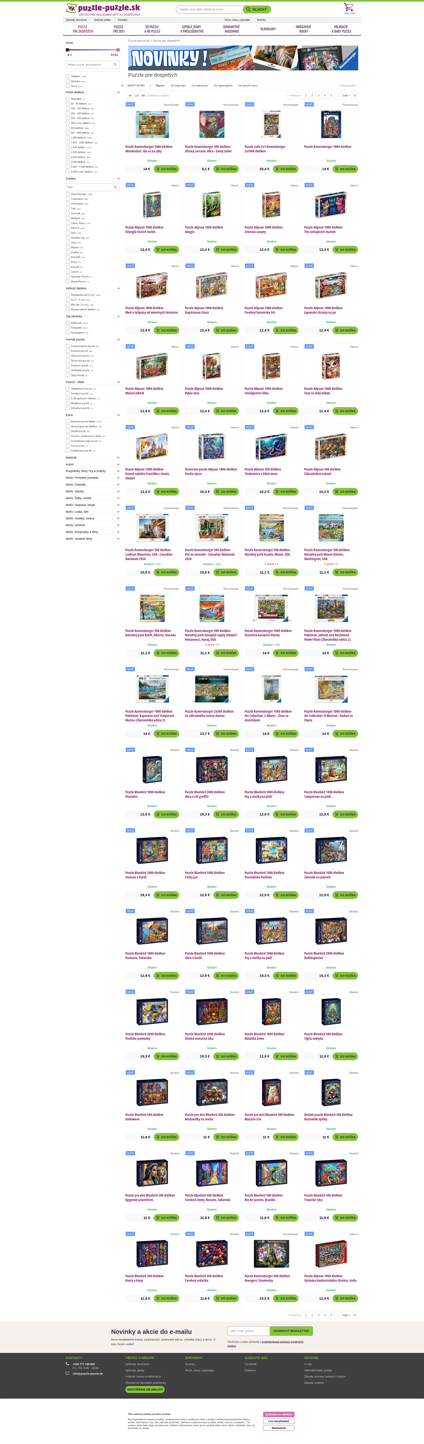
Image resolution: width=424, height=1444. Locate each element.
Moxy (76, 262)
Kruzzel (76, 266)
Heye (76, 242)
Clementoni (79, 203)
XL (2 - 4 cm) (80, 299)
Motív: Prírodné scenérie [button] (82, 477)
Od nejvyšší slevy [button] (248, 85)
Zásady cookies (314, 1382)
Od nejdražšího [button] (199, 85)
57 (355, 95)
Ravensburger (81, 194)
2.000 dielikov (81, 152)
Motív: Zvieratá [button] (75, 484)
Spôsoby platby (102, 20)
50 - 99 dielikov (81, 103)
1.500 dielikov (81, 147)
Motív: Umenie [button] (75, 525)
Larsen (76, 271)
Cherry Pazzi (80, 223)
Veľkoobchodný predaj (318, 1370)
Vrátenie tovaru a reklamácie (143, 1376)
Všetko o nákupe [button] (139, 1358)
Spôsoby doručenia (76, 20)
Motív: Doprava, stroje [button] (80, 505)
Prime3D (78, 257)
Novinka (78, 81)
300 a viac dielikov (83, 123)
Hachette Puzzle (81, 276)
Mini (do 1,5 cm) (82, 304)
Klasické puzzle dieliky (86, 421)
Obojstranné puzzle (83, 388)
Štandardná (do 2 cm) (86, 294)
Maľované (79, 322)
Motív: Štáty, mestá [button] (78, 498)
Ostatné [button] (311, 1358)
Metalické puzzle (81, 403)
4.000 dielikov (80, 161)
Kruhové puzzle (81, 350)
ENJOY (77, 228)
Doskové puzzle (82, 365)
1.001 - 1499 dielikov (84, 142)
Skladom (79, 76)
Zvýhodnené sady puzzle (86, 441)
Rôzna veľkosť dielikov (85, 309)
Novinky (261, 20)
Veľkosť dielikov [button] (76, 288)
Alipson (77, 247)
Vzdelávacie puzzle (83, 450)
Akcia (76, 86)
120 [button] (137, 95)
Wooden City (80, 237)
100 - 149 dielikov (82, 108)
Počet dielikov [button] (75, 92)
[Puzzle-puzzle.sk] (103, 9)
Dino (76, 232)
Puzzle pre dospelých (166, 40)
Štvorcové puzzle (82, 360)
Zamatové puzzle (82, 408)
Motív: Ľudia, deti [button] (77, 511)
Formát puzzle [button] (75, 339)
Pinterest (250, 1370)
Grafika (77, 252)
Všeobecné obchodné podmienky (145, 1382)
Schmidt (78, 213)
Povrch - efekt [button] (75, 382)
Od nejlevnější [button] (178, 85)
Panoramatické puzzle (85, 346)
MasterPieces (80, 281)
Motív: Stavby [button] (75, 491)
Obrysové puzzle (82, 355)
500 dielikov (80, 128)
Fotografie (79, 327)
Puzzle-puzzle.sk (139, 40)
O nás (308, 1364)
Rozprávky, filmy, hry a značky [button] (86, 471)
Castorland (79, 198)
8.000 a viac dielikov (84, 171)
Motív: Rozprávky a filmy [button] (82, 532)
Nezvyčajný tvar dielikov (86, 426)
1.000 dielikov (81, 137)
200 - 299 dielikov (82, 118)
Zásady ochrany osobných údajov (325, 1376)
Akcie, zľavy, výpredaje (237, 20)
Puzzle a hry (79, 445)
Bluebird (78, 218)
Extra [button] (69, 415)
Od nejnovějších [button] (223, 85)
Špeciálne (78, 98)
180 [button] (143, 95)
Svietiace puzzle (82, 393)
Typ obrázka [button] (74, 316)
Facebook (251, 1364)
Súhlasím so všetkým (278, 1414)
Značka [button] (71, 178)
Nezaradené (79, 332)
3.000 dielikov (80, 157)
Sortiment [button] (194, 1358)
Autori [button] (70, 464)
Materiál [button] (71, 457)
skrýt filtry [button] (136, 85)
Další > (346, 95)
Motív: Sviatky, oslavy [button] (80, 518)
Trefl (76, 208)
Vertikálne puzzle (82, 370)
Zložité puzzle (80, 431)
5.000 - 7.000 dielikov (84, 166)
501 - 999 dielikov (82, 132)
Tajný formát (79, 375)
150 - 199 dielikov (82, 113)
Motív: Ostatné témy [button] (79, 538)
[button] (257, 9)
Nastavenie (279, 1427)
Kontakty (123, 20)
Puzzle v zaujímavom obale (88, 436)
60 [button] (130, 95)
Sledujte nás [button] (256, 1358)
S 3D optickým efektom (85, 398)
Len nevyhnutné (278, 1421)
